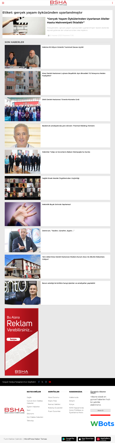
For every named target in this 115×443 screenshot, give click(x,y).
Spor (28, 410)
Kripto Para (52, 401)
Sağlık (29, 397)
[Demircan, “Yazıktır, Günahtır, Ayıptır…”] (23, 252)
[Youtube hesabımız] (50, 382)
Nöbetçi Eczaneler (55, 408)
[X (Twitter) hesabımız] (42, 382)
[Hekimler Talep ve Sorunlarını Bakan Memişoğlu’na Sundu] (23, 173)
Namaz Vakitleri (54, 404)
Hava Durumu (53, 397)
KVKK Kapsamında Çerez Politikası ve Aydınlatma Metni (76, 410)
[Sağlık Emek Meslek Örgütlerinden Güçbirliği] (23, 199)
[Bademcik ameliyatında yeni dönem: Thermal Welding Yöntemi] (23, 147)
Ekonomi (30, 414)
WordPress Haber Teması (35, 439)
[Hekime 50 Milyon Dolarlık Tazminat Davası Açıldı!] (23, 68)
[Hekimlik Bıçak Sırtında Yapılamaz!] (23, 226)
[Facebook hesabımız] (39, 382)
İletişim (72, 401)
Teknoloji (30, 421)
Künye (71, 404)
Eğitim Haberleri (33, 407)
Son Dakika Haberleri (35, 417)
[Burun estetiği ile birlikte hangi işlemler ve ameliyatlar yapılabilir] (23, 304)
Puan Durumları (54, 411)
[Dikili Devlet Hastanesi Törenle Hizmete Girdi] (23, 121)
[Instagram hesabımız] (46, 382)
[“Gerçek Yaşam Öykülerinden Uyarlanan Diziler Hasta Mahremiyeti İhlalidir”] (23, 34)
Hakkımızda (73, 397)
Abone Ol (100, 410)
